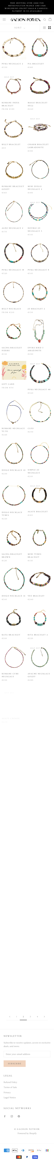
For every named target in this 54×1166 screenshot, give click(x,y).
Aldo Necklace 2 (12, 228)
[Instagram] (12, 1116)
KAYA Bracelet (11, 635)
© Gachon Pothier (27, 1129)
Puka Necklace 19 (13, 270)
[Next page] (44, 1016)
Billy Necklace (11, 309)
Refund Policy (10, 1082)
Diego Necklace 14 (14, 596)
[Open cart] (50, 19)
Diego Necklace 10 (14, 470)
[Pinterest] (19, 1116)
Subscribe (14, 1064)
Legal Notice (10, 1097)
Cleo (31, 428)
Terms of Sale (10, 1087)
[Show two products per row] (49, 27)
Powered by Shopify (27, 1133)
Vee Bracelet (36, 596)
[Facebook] (5, 1116)
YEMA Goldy (9, 800)
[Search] (44, 19)
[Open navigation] (4, 19)
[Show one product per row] (44, 27)
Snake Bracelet (38, 793)
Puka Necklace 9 (38, 270)
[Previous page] (9, 1016)
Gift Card (8, 384)
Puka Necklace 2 (12, 64)
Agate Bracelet (38, 512)
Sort (18, 27)
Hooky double (37, 757)
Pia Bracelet (36, 64)
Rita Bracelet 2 (38, 635)
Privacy (7, 1092)
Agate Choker (11, 716)
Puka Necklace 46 (39, 389)
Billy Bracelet (11, 144)
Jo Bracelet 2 (36, 309)
